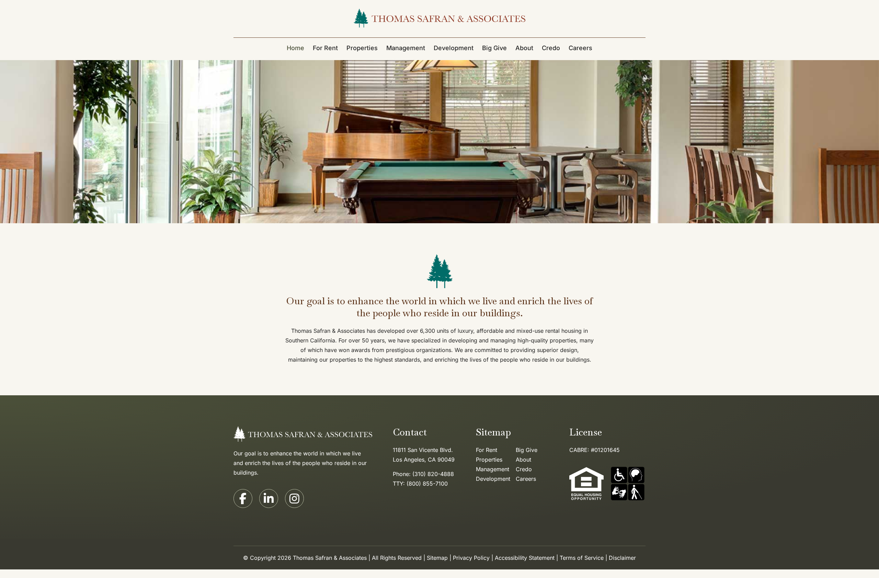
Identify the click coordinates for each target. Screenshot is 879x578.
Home (295, 48)
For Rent (325, 48)
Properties (362, 48)
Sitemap (437, 557)
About (523, 459)
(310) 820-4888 (433, 474)
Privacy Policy (471, 557)
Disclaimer (622, 557)
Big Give (494, 48)
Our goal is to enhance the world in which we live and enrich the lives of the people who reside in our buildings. (300, 463)
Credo (551, 48)
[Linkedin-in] (268, 498)
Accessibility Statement (525, 557)
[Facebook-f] (242, 498)
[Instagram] (294, 498)
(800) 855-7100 (427, 483)
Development (453, 48)
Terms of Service (582, 557)
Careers (580, 48)
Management (405, 48)
